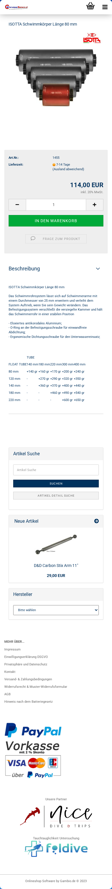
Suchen (56, 483)
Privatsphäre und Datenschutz (25, 664)
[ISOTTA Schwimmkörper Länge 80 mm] (56, 75)
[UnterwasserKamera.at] (14, 7)
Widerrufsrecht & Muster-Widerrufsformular (35, 687)
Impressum (12, 649)
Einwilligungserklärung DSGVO (26, 657)
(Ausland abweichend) (68, 169)
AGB (7, 694)
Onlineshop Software (40, 881)
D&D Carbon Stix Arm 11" (56, 565)
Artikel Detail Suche (56, 495)
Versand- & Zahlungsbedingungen (28, 679)
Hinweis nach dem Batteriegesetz (28, 702)
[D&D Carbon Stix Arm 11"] (56, 544)
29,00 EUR (56, 575)
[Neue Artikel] (96, 521)
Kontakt (10, 672)
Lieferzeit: (16, 164)
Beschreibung (24, 269)
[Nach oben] (96, 881)
